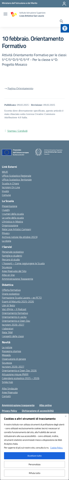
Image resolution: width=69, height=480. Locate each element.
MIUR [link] (5, 172)
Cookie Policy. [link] (56, 447)
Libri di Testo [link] (8, 305)
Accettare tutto (34, 455)
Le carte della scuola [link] (13, 218)
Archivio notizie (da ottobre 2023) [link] (20, 237)
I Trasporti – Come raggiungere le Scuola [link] (23, 263)
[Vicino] (66, 416)
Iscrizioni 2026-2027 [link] (13, 325)
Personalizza (34, 464)
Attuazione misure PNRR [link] (15, 374)
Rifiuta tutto (34, 473)
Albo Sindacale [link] (10, 388)
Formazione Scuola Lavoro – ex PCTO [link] (22, 298)
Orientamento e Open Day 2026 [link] (19, 370)
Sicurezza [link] (7, 267)
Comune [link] (6, 195)
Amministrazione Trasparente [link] (17, 279)
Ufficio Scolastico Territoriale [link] (17, 179)
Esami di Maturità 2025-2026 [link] (18, 301)
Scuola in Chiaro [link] (10, 183)
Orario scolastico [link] (10, 294)
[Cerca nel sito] (61, 21)
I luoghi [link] (6, 210)
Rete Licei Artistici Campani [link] (16, 229)
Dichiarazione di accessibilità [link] (38, 411)
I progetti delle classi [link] (13, 336)
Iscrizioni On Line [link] (11, 187)
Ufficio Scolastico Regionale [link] (16, 176)
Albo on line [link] (8, 275)
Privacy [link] (6, 233)
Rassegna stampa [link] (11, 351)
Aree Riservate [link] (10, 392)
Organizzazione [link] (10, 225)
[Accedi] (64, 4)
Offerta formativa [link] (11, 290)
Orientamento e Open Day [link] (16, 321)
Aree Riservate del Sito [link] (14, 271)
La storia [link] (6, 241)
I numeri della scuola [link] (13, 214)
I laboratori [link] (7, 328)
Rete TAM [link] (7, 332)
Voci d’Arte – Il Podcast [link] (14, 309)
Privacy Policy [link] (9, 411)
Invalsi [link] (5, 191)
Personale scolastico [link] (13, 252)
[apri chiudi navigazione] (5, 14)
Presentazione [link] (9, 206)
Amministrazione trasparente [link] (18, 405)
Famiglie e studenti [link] (12, 256)
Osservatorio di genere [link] (14, 359)
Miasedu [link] (6, 355)
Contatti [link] (6, 396)
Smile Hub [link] (7, 382)
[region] (34, 446)
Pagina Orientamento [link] (20, 88)
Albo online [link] (45, 405)
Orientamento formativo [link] (15, 313)
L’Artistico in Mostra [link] (12, 221)
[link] (65, 28)
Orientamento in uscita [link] (14, 317)
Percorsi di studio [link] (11, 259)
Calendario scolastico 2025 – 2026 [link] (20, 378)
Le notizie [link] (7, 347)
